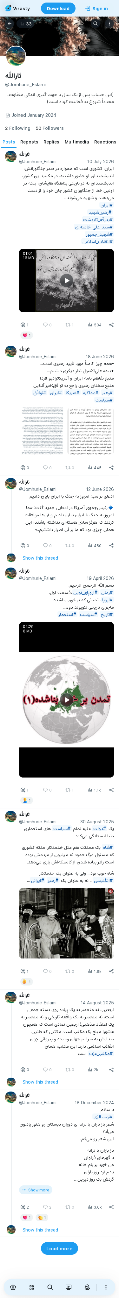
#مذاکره (90, 392)
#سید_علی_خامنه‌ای (94, 227)
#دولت (99, 828)
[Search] (95, 23)
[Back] (9, 23)
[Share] (111, 324)
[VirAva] (87, 1287)
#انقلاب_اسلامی (98, 241)
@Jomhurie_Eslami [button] (37, 161)
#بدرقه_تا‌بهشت (98, 219)
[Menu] (109, 23)
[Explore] (31, 1287)
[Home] (13, 1287)
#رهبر (107, 392)
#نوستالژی (103, 1116)
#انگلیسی (103, 880)
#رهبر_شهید (100, 212)
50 (50, 128)
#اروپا (107, 600)
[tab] (9, 141)
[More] (106, 1287)
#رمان (107, 592)
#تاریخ (107, 614)
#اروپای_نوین (85, 592)
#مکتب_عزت (101, 1053)
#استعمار (67, 614)
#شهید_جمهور (99, 234)
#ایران (107, 205)
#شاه (108, 847)
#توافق (39, 392)
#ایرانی (37, 880)
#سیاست (104, 400)
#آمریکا (72, 392)
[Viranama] (68, 1287)
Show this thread (40, 558)
